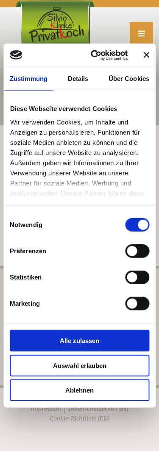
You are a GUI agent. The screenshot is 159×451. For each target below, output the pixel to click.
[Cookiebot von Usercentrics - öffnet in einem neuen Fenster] (95, 55)
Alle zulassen (79, 340)
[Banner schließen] (146, 55)
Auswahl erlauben (79, 365)
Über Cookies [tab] (129, 78)
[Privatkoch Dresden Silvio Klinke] (54, 24)
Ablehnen (79, 390)
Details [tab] (78, 78)
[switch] (137, 251)
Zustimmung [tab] (28, 78)
